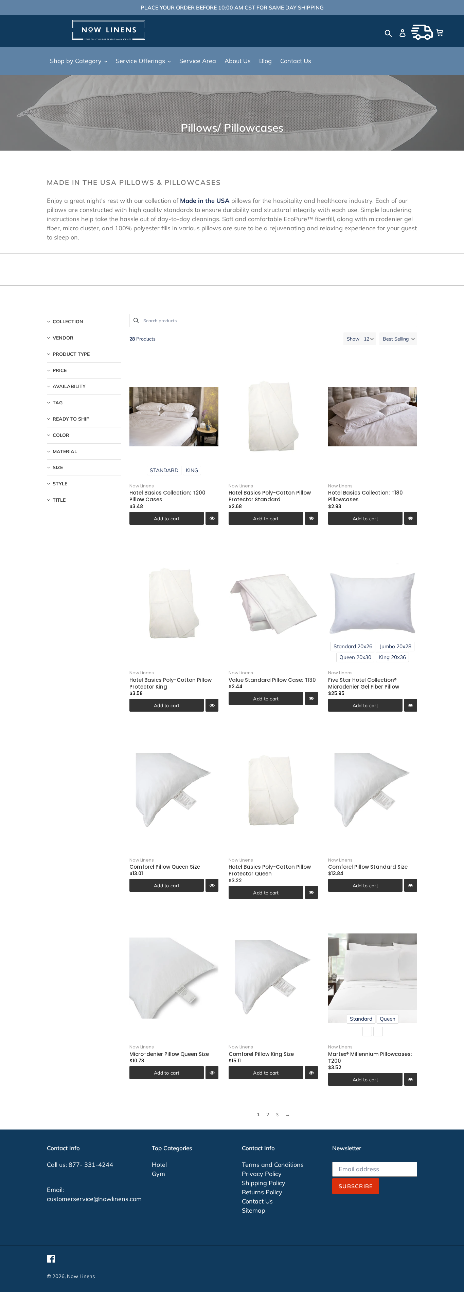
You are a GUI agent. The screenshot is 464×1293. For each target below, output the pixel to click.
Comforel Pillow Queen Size (164, 866)
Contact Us (257, 1201)
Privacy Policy (262, 1174)
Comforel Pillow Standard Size (368, 866)
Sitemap (253, 1210)
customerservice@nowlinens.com (94, 1199)
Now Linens (141, 486)
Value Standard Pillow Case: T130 (272, 679)
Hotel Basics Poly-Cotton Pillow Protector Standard (270, 496)
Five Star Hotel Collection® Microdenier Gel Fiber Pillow (363, 683)
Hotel (159, 1165)
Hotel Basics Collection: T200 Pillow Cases (167, 496)
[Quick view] (212, 518)
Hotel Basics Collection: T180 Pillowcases (365, 496)
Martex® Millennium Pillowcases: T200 (370, 1057)
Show (353, 339)
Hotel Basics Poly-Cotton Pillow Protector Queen (270, 870)
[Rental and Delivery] (422, 32)
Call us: (58, 1165)
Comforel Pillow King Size (261, 1054)
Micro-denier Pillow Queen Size (169, 1054)
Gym (158, 1174)
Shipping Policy (263, 1183)
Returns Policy (262, 1192)
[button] (398, 338)
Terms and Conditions (273, 1165)
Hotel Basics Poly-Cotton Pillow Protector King (170, 683)
